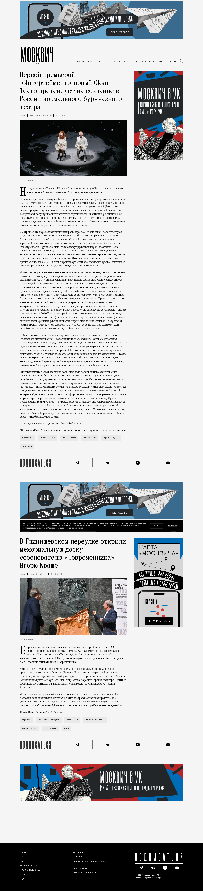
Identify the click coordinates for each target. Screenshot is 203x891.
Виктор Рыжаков (47, 438)
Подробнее (172, 526)
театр (66, 728)
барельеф (26, 720)
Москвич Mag (150, 875)
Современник (50, 728)
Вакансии (78, 857)
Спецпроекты (80, 869)
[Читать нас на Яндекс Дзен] (138, 462)
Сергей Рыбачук (38, 574)
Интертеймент (89, 438)
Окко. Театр (27, 446)
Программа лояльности (85, 873)
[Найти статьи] (181, 61)
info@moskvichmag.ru (152, 878)
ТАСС (121, 705)
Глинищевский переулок (48, 720)
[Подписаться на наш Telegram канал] (77, 462)
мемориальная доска (95, 720)
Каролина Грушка (111, 438)
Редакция (78, 853)
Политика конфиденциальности (89, 861)
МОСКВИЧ (37, 54)
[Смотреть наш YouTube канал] (168, 462)
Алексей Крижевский (41, 116)
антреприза (27, 438)
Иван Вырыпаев (69, 438)
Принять (156, 526)
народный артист (29, 728)
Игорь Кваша (72, 720)
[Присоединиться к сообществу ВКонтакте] (108, 462)
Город (23, 116)
